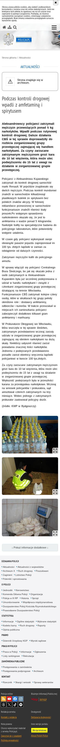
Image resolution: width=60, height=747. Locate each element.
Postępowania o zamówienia (17, 667)
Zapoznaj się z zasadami (11, 735)
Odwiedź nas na (9, 698)
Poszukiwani (42, 571)
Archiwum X (9, 571)
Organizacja (37, 594)
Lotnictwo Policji (23, 575)
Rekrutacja (28, 656)
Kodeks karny (10, 625)
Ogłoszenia (40, 652)
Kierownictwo (22, 590)
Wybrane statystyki (46, 621)
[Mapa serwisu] (10, 27)
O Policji (6, 584)
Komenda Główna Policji (15, 594)
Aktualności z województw (31, 567)
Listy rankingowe (11, 656)
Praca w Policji (9, 646)
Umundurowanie (11, 602)
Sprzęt (35, 598)
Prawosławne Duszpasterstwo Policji (21, 610)
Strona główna (9, 57)
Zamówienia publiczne (13, 661)
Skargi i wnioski (23, 682)
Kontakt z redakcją (9, 717)
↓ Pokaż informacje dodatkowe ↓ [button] (30, 547)
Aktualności (25, 57)
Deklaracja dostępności (41, 717)
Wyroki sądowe (38, 640)
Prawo (5, 635)
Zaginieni (7, 575)
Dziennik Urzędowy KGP (15, 640)
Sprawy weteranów (43, 682)
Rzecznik (7, 682)
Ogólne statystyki (25, 621)
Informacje (8, 621)
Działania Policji (10, 561)
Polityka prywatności (10, 740)
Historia (25, 598)
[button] (54, 27)
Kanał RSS (3, 698)
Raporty (42, 625)
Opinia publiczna (11, 629)
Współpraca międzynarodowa (38, 602)
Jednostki (7, 590)
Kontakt (6, 676)
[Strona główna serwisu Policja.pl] (4, 27)
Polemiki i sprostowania (15, 579)
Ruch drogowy (25, 571)
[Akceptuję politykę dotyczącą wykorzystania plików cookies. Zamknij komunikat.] (55, 2)
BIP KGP (43, 699)
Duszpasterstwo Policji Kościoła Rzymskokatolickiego (29, 606)
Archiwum (39, 671)
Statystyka (7, 615)
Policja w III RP (10, 598)
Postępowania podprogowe (16, 671)
